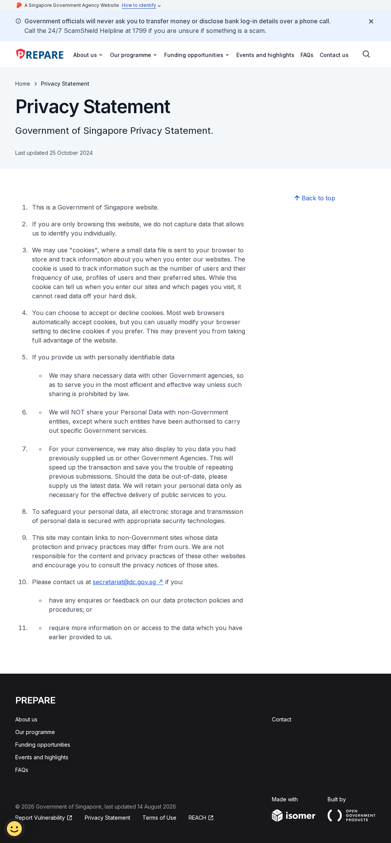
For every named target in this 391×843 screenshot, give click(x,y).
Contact (281, 719)
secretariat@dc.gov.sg (124, 582)
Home (22, 83)
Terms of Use (159, 817)
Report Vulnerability (40, 817)
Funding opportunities (42, 744)
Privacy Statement (107, 817)
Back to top (318, 198)
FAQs (307, 55)
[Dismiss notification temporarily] (371, 21)
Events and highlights (265, 55)
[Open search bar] (366, 54)
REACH (197, 817)
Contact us (334, 55)
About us (26, 719)
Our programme (35, 732)
